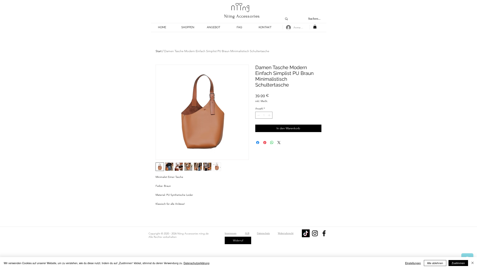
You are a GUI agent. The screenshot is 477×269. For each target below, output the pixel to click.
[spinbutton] (263, 115)
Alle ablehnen (435, 263)
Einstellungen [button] (413, 263)
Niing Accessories (242, 16)
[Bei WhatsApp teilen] (272, 142)
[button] (188, 27)
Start (159, 51)
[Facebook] (324, 233)
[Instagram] (315, 233)
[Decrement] (258, 115)
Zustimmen (458, 263)
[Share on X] (279, 142)
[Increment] (269, 115)
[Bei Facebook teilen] (257, 142)
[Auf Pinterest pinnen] (265, 142)
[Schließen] (472, 263)
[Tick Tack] (306, 233)
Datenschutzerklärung (196, 263)
